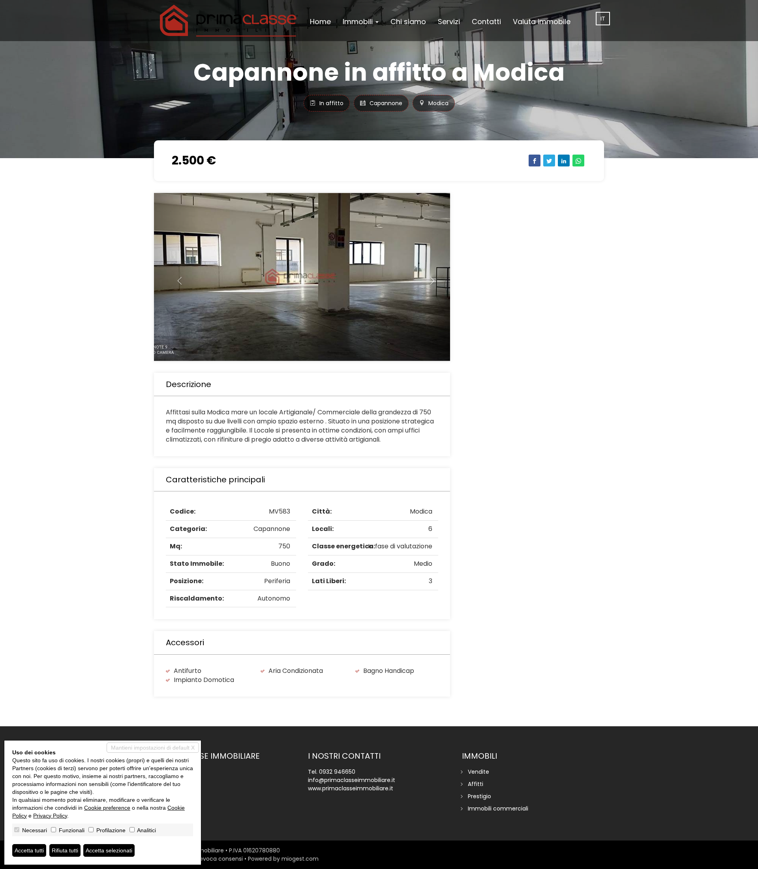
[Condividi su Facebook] (534, 160)
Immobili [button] (359, 21)
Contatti (486, 21)
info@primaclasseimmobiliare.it (351, 780)
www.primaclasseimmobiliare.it (350, 788)
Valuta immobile (541, 21)
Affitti (475, 784)
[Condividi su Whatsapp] (578, 160)
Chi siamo (408, 21)
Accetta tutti (29, 850)
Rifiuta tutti (65, 850)
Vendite (478, 772)
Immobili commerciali (498, 808)
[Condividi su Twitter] (549, 160)
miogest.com (300, 859)
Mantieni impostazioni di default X (153, 747)
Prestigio (479, 796)
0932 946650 (337, 772)
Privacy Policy (50, 815)
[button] (176, 277)
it (602, 19)
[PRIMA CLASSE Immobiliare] (229, 20)
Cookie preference (107, 808)
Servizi (449, 21)
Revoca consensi (219, 859)
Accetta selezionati (109, 850)
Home (320, 21)
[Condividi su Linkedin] (564, 160)
